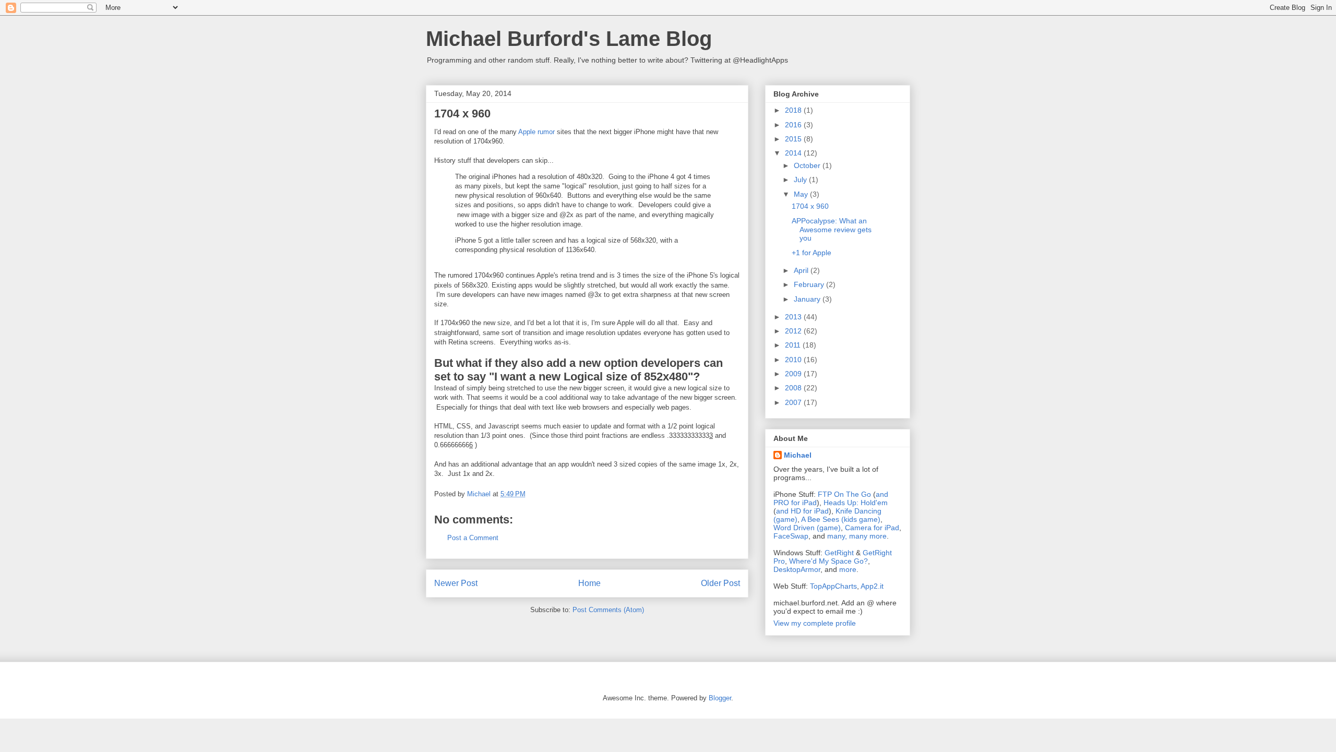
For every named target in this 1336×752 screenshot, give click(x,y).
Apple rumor (536, 132)
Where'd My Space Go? (828, 561)
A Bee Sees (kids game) (840, 519)
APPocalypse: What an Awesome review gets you (832, 230)
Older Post (720, 583)
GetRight (839, 552)
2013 (794, 317)
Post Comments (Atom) (608, 610)
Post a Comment (472, 538)
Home (589, 583)
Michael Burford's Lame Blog (569, 38)
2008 (794, 388)
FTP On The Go (844, 494)
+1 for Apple (811, 252)
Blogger (720, 698)
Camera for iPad (872, 527)
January (808, 299)
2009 (794, 373)
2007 (794, 402)
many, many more (857, 536)
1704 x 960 (810, 206)
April (802, 270)
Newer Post (456, 583)
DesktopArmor (796, 569)
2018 (794, 110)
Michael (798, 455)
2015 (794, 139)
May (802, 194)
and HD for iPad (802, 511)
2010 (794, 359)
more (847, 569)
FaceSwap (790, 536)
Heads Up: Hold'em (856, 502)
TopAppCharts (833, 586)
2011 (794, 345)
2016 (794, 125)
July (801, 179)
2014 (794, 153)
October (808, 165)
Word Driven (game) (807, 527)
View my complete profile (814, 623)
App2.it (872, 586)
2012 (794, 331)
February (810, 284)
